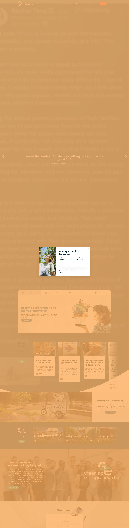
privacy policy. (73, 270)
